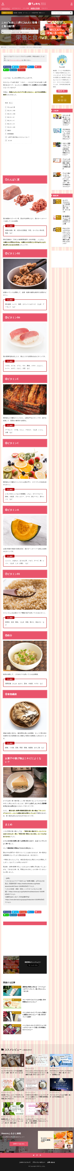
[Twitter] (15, 67)
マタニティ (44, 8)
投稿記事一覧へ (61, 91)
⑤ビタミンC (10, 120)
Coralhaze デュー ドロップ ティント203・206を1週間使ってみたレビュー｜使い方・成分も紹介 (37, 1121)
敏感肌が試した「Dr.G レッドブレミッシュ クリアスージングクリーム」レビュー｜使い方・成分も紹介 (12, 1121)
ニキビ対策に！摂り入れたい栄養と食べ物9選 (30, 47)
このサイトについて (25, 1162)
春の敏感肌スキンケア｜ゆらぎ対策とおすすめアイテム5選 (66, 219)
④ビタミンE (9, 117)
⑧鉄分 (8, 130)
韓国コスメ (42, 12)
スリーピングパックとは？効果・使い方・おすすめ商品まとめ (60, 1095)
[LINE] (6, 70)
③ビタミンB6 (10, 114)
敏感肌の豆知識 (35, 8)
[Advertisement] (25, 157)
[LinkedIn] (13, 70)
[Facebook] (7, 67)
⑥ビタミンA (10, 124)
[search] (71, 13)
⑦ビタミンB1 (10, 127)
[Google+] (23, 67)
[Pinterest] (22, 70)
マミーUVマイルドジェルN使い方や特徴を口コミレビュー (34, 1001)
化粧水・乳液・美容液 (58, 202)
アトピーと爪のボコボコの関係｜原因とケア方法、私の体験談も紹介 (66, 163)
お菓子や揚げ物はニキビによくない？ (17, 137)
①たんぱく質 (10, 107)
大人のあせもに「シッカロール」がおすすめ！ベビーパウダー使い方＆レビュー (66, 133)
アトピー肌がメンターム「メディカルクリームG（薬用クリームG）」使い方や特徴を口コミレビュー (66, 179)
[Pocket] (38, 67)
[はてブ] (30, 67)
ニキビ (23, 32)
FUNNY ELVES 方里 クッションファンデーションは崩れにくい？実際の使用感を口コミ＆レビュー (37, 1096)
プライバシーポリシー (15, 60)
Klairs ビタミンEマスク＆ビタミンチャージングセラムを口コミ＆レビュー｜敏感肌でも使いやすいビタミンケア (66, 236)
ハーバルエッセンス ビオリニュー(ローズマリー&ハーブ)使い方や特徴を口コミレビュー (34, 1027)
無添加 (20, 12)
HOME (4, 47)
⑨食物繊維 (9, 134)
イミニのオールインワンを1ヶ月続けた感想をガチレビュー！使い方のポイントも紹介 (34, 1015)
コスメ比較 (26, 8)
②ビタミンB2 (10, 110)
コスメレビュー (5, 8)
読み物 (27, 32)
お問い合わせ (51, 1162)
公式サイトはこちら (18, 1143)
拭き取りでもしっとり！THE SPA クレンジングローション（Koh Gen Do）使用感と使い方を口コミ (12, 1096)
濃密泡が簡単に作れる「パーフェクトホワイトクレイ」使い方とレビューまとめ (34, 989)
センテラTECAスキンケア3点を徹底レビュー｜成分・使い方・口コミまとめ (66, 205)
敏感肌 (15, 12)
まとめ (8, 140)
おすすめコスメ (16, 8)
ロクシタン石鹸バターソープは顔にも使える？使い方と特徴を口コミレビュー (66, 119)
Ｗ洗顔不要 (34, 12)
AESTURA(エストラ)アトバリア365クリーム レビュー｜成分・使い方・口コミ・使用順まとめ (61, 1072)
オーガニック (27, 12)
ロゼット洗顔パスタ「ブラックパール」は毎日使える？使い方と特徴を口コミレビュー (66, 149)
